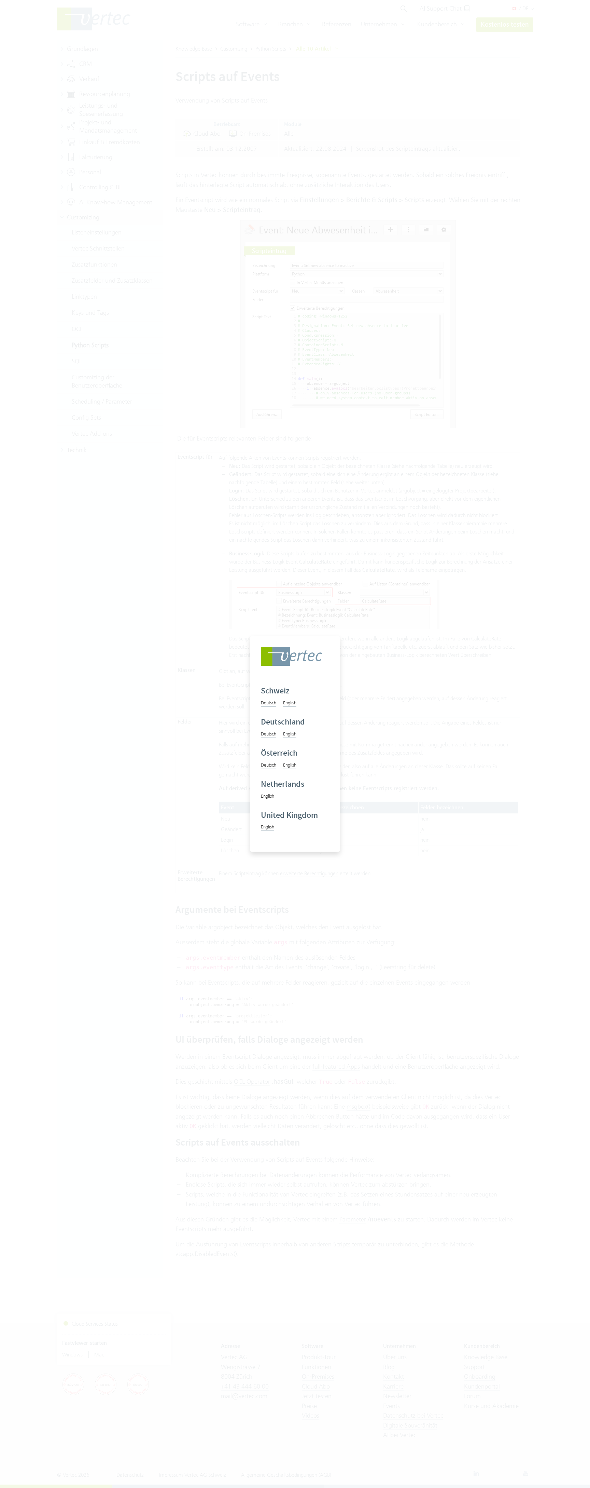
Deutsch (268, 702)
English (289, 702)
